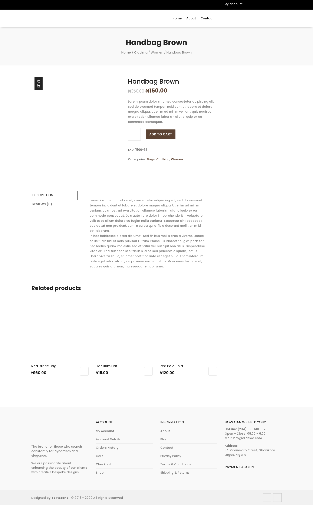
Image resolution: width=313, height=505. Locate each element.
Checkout (103, 464)
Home (177, 18)
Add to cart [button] (84, 371)
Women (157, 52)
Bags (151, 159)
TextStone (60, 498)
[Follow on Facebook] (18, 4)
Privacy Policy (170, 456)
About (191, 18)
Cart (99, 456)
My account (233, 4)
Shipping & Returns (175, 472)
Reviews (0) (42, 204)
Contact (207, 18)
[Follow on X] (26, 4)
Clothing (141, 52)
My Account (105, 431)
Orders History (107, 448)
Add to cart (160, 134)
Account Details (108, 439)
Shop (100, 472)
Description (42, 195)
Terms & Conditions (175, 464)
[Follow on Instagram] (33, 4)
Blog (163, 439)
